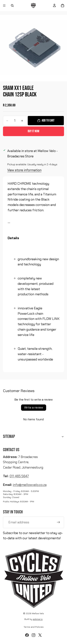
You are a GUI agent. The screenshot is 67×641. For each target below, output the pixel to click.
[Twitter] (40, 635)
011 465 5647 (19, 476)
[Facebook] (27, 635)
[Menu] (4, 5)
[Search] (12, 5)
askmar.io (38, 619)
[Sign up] (58, 522)
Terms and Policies (34, 626)
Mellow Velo (38, 613)
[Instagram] (33, 635)
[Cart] (62, 5)
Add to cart (48, 120)
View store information (24, 170)
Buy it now (33, 131)
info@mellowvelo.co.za (30, 485)
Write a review (33, 407)
